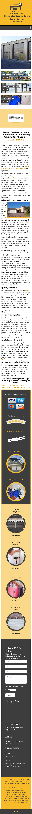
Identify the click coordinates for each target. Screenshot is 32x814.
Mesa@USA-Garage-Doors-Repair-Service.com (15, 765)
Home (8, 794)
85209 (9, 388)
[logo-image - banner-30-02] (16, 52)
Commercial (8, 796)
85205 (18, 385)
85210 (14, 388)
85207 (28, 385)
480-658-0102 (16, 13)
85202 (9, 385)
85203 (13, 385)
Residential (22, 794)
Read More (16, 536)
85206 (23, 385)
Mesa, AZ (11, 140)
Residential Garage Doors (16, 451)
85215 (28, 388)
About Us (14, 794)
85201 (4, 385)
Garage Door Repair (16, 479)
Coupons (16, 796)
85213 (23, 388)
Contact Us (23, 796)
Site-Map (26, 798)
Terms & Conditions (9, 798)
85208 (4, 388)
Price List (19, 798)
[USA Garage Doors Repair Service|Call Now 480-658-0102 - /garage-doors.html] (16, 621)
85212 (18, 388)
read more (5, 77)
